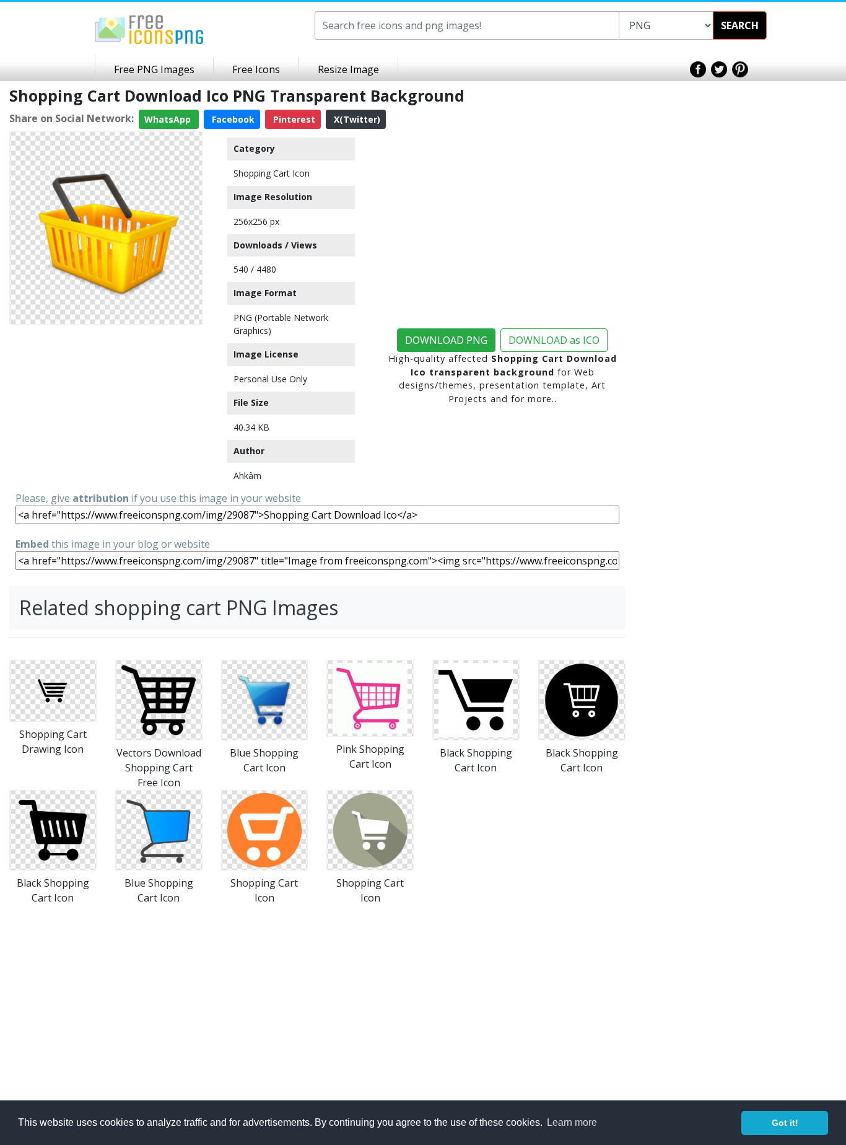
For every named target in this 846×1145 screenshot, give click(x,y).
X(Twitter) (355, 119)
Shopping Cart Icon (271, 173)
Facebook (232, 119)
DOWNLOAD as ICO (554, 340)
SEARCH (740, 25)
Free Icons (256, 69)
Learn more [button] (572, 1122)
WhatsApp (168, 119)
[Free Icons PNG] (149, 28)
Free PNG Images (154, 69)
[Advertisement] (106, 407)
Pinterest (293, 119)
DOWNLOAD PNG (446, 340)
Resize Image (348, 69)
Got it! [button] (785, 1123)
